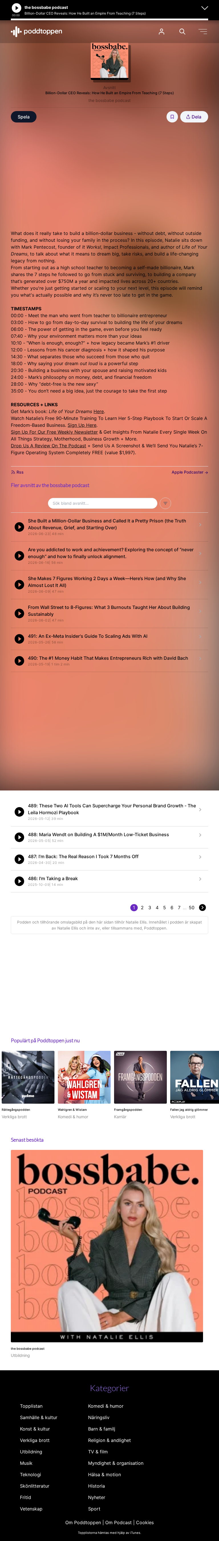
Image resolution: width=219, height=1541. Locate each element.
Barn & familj (101, 1429)
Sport (94, 1509)
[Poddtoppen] (36, 32)
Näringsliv (99, 1417)
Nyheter (96, 1497)
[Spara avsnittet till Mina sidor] (172, 116)
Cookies (145, 1522)
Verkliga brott (35, 1440)
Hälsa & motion (104, 1474)
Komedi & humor (105, 1406)
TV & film (98, 1452)
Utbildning (31, 1452)
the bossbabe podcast (109, 100)
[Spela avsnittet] (19, 527)
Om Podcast (118, 1522)
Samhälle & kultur (38, 1417)
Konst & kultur (35, 1429)
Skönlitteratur (34, 1486)
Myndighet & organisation (115, 1463)
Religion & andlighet (109, 1440)
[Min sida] (161, 31)
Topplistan (31, 1406)
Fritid (25, 1497)
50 (191, 907)
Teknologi (30, 1474)
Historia (96, 1486)
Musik (26, 1463)
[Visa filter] (165, 503)
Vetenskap (31, 1509)
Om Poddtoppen (83, 1522)
